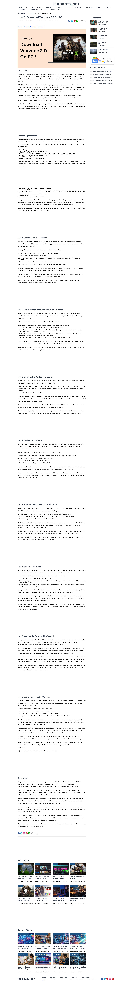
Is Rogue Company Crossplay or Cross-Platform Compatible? (42, 900)
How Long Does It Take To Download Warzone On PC (25, 878)
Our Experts (53, 977)
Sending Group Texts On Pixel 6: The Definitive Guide (103, 29)
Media (98, 7)
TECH (32, 7)
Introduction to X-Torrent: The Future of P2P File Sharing (103, 36)
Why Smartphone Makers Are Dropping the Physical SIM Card (78, 968)
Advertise (53, 979)
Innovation (33, 9)
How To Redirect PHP (102, 43)
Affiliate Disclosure (92, 979)
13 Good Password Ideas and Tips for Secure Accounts (102, 80)
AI (26, 7)
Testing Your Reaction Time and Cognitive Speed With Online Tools (60, 968)
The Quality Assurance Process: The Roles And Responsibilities (101, 74)
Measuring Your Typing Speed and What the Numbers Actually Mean (25, 948)
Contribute (45, 979)
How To (20, 26)
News (52, 9)
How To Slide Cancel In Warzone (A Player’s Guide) (25, 900)
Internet (107, 7)
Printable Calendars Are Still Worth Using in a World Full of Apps (25, 968)
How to (67, 7)
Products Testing (85, 977)
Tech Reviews (78, 7)
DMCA (43, 980)
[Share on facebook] (69, 21)
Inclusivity (74, 977)
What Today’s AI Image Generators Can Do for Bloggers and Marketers (42, 948)
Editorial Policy (64, 977)
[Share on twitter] (72, 21)
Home (21, 7)
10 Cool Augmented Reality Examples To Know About (103, 21)
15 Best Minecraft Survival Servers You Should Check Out (102, 83)
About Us (44, 977)
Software (22, 9)
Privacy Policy (79, 979)
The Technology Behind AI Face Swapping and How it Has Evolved (60, 948)
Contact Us (63, 979)
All (59, 9)
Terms (71, 979)
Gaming (58, 7)
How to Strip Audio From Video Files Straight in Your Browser (42, 968)
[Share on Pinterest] (75, 21)
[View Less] (85, 21)
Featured (44, 9)
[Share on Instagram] (24, 833)
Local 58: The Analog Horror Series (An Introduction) (103, 50)
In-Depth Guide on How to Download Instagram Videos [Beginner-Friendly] (102, 77)
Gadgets (89, 7)
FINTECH (48, 7)
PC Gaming (40, 26)
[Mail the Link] (82, 21)
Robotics (40, 7)
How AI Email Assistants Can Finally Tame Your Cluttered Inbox (77, 948)
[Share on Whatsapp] (77, 21)
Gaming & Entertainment (30, 26)
